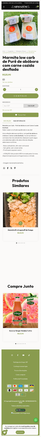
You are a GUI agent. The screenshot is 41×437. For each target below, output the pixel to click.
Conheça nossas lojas (20, 366)
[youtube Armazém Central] (23, 355)
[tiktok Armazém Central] (29, 355)
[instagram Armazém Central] (12, 355)
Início (3, 51)
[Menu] (4, 6)
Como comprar (20, 375)
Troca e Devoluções (20, 370)
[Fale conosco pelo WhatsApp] (36, 420)
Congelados (10, 51)
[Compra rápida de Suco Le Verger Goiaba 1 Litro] (20, 324)
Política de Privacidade (20, 379)
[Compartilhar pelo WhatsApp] (4, 168)
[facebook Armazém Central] (17, 355)
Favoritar (22, 115)
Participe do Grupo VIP (20, 362)
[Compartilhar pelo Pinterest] (15, 168)
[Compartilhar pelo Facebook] (7, 168)
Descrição (7, 121)
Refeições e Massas (21, 51)
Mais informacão (19, 121)
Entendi (20, 432)
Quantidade (5, 86)
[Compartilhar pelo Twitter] (11, 168)
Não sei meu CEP (7, 110)
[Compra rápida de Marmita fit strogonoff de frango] (20, 223)
